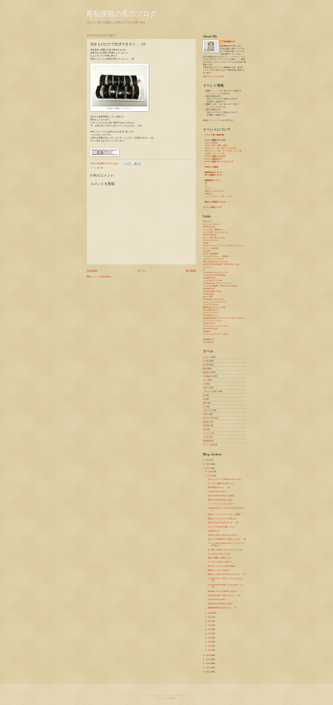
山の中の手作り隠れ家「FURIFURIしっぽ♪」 (222, 264)
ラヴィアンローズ (210, 313)
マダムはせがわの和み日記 (214, 275)
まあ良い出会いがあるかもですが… (223, 535)
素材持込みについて (213, 172)
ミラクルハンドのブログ (213, 259)
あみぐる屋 (207, 296)
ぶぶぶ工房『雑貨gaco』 (213, 229)
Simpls (205, 243)
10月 (210, 613)
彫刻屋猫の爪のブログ (122, 13)
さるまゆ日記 (208, 294)
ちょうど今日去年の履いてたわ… (222, 527)
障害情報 (207, 441)
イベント (207, 357)
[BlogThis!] (129, 163)
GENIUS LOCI (209, 227)
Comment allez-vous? (212, 291)
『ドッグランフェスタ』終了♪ (221, 504)
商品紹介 (207, 372)
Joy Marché (208, 342)
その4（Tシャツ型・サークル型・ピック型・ (224, 151)
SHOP (205, 388)
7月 (210, 625)
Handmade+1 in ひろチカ (213, 299)
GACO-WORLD (209, 235)
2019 (208, 460)
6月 (210, 629)
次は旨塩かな (213, 531)
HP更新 (206, 425)
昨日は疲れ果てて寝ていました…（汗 (224, 595)
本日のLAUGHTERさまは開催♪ (221, 496)
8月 (210, 621)
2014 (208, 663)
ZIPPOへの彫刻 (211, 167)
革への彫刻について (213, 175)
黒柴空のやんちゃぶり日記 (214, 307)
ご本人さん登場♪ (210, 391)
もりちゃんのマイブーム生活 (215, 334)
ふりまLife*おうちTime (212, 280)
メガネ (206, 437)
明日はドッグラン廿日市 (218, 570)
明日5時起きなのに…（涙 (219, 487)
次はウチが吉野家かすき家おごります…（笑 (227, 539)
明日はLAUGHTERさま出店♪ (220, 500)
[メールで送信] (126, 163)
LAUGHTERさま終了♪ (217, 491)
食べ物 (100, 168)
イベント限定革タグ (213, 159)
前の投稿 (191, 270)
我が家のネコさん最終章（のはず (222, 591)
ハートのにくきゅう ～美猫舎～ (216, 256)
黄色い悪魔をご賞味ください (220, 558)
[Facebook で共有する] (136, 163)
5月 (210, 633)
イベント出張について (212, 207)
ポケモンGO (208, 418)
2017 (208, 468)
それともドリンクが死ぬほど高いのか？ (225, 479)
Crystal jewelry (209, 283)
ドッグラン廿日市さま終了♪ (220, 562)
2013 (208, 667)
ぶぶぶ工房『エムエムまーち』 (216, 232)
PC (204, 407)
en (204, 270)
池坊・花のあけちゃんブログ (215, 262)
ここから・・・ (209, 267)
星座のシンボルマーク (214, 191)
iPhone (206, 414)
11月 (210, 476)
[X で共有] (132, 163)
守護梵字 (208, 194)
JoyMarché (207, 376)
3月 (210, 642)
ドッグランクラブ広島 (216, 93)
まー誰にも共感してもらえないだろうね (225, 550)
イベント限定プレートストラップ (219, 161)
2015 (208, 659)
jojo (204, 429)
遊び (205, 403)
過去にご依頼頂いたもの (215, 202)
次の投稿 (92, 270)
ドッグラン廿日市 (214, 107)
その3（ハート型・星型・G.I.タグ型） (221, 148)
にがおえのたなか (210, 240)
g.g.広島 (206, 251)
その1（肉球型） (212, 143)
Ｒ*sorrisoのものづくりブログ (216, 272)
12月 (210, 471)
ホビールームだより (211, 224)
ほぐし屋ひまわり (210, 310)
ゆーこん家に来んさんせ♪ (214, 237)
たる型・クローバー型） (215, 153)
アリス (208, 188)
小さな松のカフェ (210, 315)
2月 (210, 646)
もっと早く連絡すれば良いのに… (222, 483)
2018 (208, 464)
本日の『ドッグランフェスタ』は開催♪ (224, 514)
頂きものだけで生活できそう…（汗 (223, 522)
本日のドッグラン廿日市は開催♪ (222, 566)
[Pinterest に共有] (139, 163)
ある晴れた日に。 (210, 278)
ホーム (141, 270)
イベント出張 (208, 445)
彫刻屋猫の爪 (103, 163)
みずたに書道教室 (210, 254)
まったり (207, 433)
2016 (208, 655)
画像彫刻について (212, 180)
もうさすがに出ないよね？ (219, 554)
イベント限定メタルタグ (215, 156)
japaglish (206, 331)
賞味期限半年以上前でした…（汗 (222, 608)
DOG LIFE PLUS (210, 329)
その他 (206, 361)
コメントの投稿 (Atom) (101, 276)
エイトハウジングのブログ (214, 302)
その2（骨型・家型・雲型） (217, 145)
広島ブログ (207, 221)
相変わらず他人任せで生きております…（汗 (227, 574)
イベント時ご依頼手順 (214, 135)
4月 (210, 638)
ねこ (205, 380)
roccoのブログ (209, 323)
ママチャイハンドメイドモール (216, 326)
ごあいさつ (207, 410)
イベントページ (215, 120)
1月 (210, 650)
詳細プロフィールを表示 (213, 76)
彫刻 (205, 368)
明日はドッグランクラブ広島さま (222, 518)
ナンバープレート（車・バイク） (219, 196)
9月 (210, 617)
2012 (208, 672)
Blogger (206, 422)
